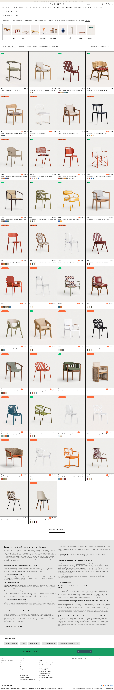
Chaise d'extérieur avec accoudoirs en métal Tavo (70, 90)
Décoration (69, 8)
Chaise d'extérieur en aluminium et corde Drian (12, 305)
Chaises (26, 8)
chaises (6, 586)
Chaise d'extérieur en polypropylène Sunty (96, 133)
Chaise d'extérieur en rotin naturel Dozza (96, 90)
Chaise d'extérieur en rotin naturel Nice (10, 520)
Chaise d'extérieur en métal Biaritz (37, 133)
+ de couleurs (71, 178)
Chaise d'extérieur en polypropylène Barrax (11, 348)
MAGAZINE (91, 8)
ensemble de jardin (80, 564)
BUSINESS (99, 8)
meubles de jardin (79, 568)
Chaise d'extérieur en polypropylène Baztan (12, 434)
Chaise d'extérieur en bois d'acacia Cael (68, 133)
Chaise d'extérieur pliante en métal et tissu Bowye (98, 176)
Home (3, 11)
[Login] (112, 4)
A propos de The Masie (7, 658)
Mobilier (49, 8)
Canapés (43, 8)
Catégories (23, 658)
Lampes (63, 8)
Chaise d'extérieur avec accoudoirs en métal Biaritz (71, 477)
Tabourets (32, 8)
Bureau (85, 8)
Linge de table (24, 673)
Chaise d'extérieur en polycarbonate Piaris (68, 262)
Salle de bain (56, 8)
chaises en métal (10, 585)
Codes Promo (42, 681)
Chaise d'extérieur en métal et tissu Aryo (11, 90)
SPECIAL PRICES (7, 8)
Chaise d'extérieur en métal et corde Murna (40, 434)
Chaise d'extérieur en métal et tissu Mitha (68, 219)
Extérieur (20, 8)
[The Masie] (57, 4)
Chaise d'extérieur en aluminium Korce (67, 348)
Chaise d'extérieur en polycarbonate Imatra (69, 434)
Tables (38, 8)
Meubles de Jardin (24, 677)
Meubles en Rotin (24, 671)
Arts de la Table (78, 8)
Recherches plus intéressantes (27, 679)
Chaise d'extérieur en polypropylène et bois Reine (41, 520)
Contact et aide (43, 658)
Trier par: (4, 46)
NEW (15, 8)
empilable (66, 554)
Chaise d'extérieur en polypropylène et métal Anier (42, 391)
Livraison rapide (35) (45, 46)
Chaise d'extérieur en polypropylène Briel (11, 262)
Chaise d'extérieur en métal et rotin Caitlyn (11, 477)
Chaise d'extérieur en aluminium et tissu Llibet (97, 262)
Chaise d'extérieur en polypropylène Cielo (96, 434)
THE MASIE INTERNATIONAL (79, 658)
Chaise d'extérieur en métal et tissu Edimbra (69, 305)
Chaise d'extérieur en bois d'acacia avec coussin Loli (42, 90)
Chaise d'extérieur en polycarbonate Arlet (39, 305)
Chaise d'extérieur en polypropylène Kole (68, 176)
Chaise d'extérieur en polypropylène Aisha (96, 348)
